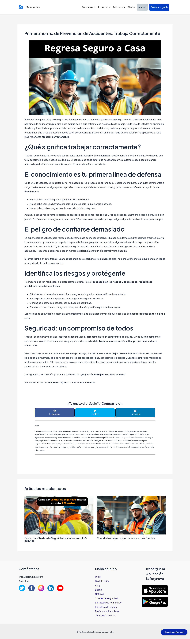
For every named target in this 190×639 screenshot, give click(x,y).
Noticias (99, 594)
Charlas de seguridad (106, 598)
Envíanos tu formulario (107, 611)
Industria (102, 7)
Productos (87, 7)
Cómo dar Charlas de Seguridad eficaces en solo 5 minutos (55, 539)
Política (112, 615)
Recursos (118, 7)
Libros (98, 589)
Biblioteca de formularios (108, 602)
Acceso (142, 7)
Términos (100, 615)
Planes (131, 7)
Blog (97, 585)
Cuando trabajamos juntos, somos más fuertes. (126, 538)
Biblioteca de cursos (106, 607)
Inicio (98, 576)
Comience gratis (159, 7)
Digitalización (102, 581)
